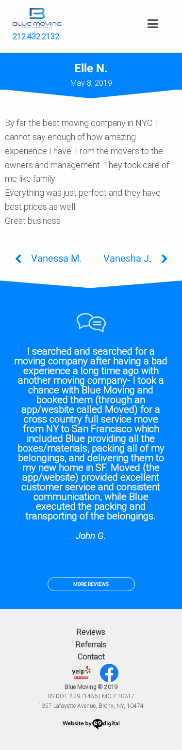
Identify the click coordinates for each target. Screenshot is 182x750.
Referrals (91, 644)
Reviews (91, 632)
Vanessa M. (56, 258)
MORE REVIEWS (91, 584)
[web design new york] (91, 726)
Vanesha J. (127, 258)
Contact (91, 656)
